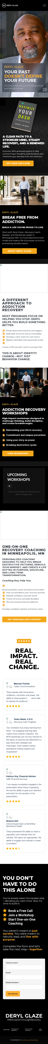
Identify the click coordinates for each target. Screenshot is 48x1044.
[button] (44, 5)
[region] (24, 219)
